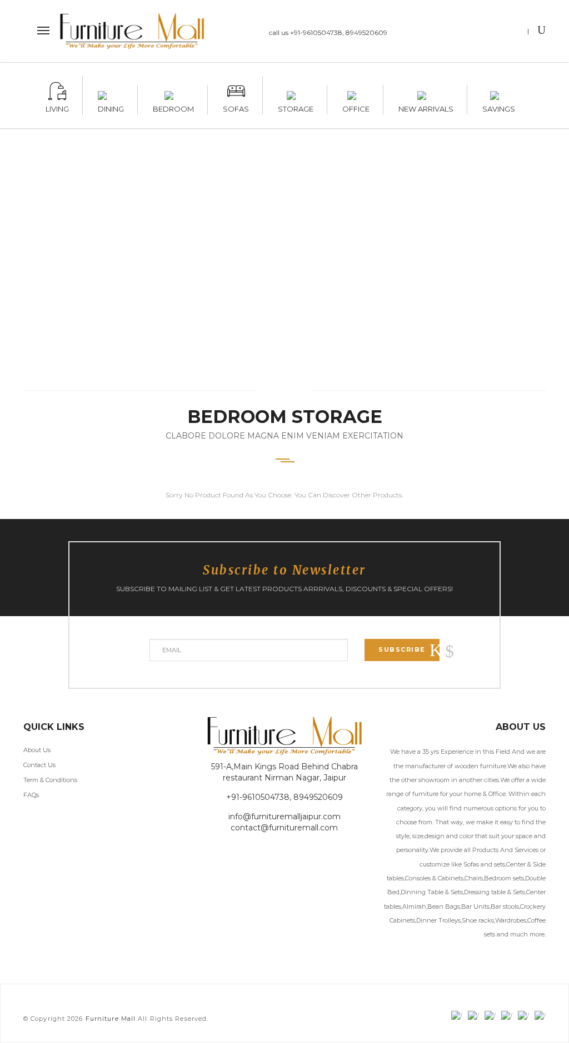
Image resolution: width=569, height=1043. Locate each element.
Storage (295, 107)
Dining (111, 107)
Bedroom (173, 107)
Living (57, 107)
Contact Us (39, 765)
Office (356, 107)
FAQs (31, 795)
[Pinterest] (511, 32)
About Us (37, 750)
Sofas (236, 107)
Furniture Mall (111, 1018)
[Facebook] (446, 32)
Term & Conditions (50, 780)
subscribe (402, 649)
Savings (498, 107)
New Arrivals (425, 107)
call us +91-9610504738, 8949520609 (328, 32)
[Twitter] (468, 32)
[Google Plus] (490, 32)
